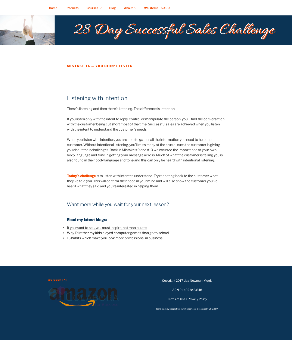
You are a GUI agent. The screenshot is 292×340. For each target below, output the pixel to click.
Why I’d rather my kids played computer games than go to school (118, 233)
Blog (112, 8)
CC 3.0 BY (213, 309)
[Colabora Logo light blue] (83, 296)
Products (71, 8)
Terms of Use (176, 299)
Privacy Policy (197, 299)
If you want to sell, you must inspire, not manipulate (107, 228)
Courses (92, 8)
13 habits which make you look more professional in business (114, 238)
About (128, 8)
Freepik (173, 309)
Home (53, 8)
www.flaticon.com (188, 309)
